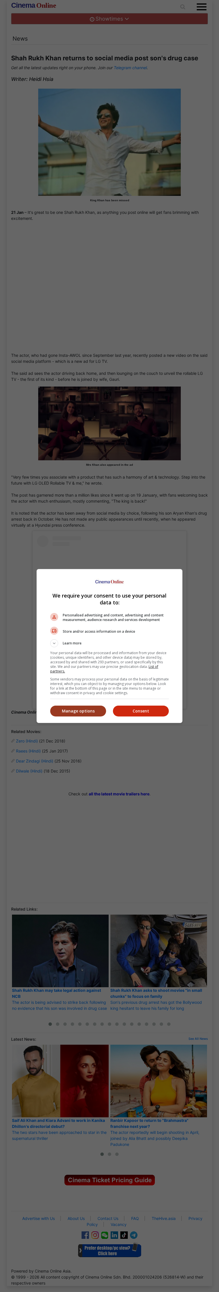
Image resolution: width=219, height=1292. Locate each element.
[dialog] (109, 646)
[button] (109, 643)
